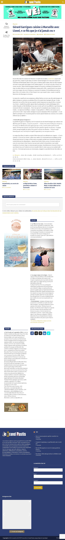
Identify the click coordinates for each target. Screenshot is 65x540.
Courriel (36, 480)
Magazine (15, 24)
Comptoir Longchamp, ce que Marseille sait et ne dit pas (49, 442)
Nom (35, 474)
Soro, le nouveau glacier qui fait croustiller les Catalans (47, 436)
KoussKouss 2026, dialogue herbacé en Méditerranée (48, 454)
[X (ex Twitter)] (40, 333)
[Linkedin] (44, 333)
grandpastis (40, 34)
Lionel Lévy (51, 78)
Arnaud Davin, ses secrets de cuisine (10, 184)
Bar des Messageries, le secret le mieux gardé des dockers (48, 448)
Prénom (36, 467)
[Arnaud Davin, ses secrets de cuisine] (11, 174)
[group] (16, 514)
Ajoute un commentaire (6, 27)
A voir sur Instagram (17, 531)
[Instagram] (36, 333)
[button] (4, 514)
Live (37, 432)
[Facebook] (32, 333)
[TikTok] (48, 333)
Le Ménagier (16, 155)
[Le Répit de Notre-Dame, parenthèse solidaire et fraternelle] (32, 174)
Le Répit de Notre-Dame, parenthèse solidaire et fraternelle (30, 185)
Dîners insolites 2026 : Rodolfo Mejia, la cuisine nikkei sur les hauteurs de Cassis (52, 185)
